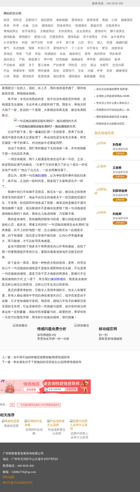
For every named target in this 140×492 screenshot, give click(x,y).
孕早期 (91, 59)
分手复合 (92, 48)
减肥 (22, 65)
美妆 (38, 53)
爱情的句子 (60, 48)
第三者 (70, 42)
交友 (35, 25)
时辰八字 (44, 48)
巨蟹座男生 (57, 36)
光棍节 (104, 65)
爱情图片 (25, 36)
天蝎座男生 (47, 31)
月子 (31, 65)
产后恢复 (9, 65)
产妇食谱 (59, 65)
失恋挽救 (19, 48)
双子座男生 (90, 36)
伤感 (109, 42)
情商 (31, 70)
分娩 (25, 25)
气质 (28, 53)
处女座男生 (84, 31)
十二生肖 (77, 48)
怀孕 (16, 25)
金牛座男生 (118, 36)
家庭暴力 (34, 59)
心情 (114, 20)
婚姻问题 (122, 42)
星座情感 (92, 20)
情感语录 (19, 70)
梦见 (105, 48)
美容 (6, 25)
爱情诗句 (100, 31)
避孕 (87, 53)
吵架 (25, 42)
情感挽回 (50, 53)
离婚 (105, 20)
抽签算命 (117, 48)
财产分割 (37, 42)
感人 (100, 42)
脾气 (6, 48)
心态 (81, 42)
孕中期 (48, 59)
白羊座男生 (11, 42)
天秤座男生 (65, 31)
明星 (19, 53)
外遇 (49, 42)
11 (12, 405)
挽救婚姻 (62, 20)
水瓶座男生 (113, 25)
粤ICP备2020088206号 (18, 482)
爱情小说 (40, 36)
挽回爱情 (46, 20)
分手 (59, 42)
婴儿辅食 (44, 65)
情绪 (31, 48)
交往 (84, 65)
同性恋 (17, 20)
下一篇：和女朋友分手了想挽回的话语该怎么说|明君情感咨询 (41, 362)
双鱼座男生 (64, 25)
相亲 (6, 20)
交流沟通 (118, 65)
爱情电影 (73, 36)
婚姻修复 (77, 59)
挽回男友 (100, 53)
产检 (22, 59)
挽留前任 (75, 53)
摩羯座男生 (11, 31)
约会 (6, 70)
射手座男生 (29, 31)
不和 (104, 36)
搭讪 (93, 65)
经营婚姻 (62, 59)
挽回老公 (9, 59)
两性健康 (44, 70)
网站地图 (8, 477)
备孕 (117, 59)
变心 (90, 42)
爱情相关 (77, 20)
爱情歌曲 (9, 36)
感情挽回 (47, 25)
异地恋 (8, 53)
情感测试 (81, 25)
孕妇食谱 (115, 53)
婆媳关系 (96, 25)
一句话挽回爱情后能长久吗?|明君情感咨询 (38, 405)
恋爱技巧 (31, 20)
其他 (56, 70)
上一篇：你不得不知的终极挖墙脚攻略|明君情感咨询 (36, 357)
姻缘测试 (127, 20)
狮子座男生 (117, 31)
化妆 (63, 53)
